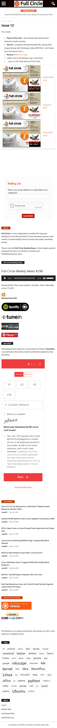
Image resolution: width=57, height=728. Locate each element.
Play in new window (22, 285)
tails (31, 686)
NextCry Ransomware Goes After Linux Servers (21, 552)
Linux (7, 674)
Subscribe (28, 216)
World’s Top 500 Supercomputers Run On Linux (21, 574)
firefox (6, 658)
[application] (28, 278)
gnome (37, 658)
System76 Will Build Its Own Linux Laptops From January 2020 (28, 14)
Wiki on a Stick (21, 55)
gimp (28, 658)
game (14, 658)
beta (28, 649)
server (23, 686)
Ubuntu (18, 691)
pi (14, 681)
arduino (20, 649)
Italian (45, 132)
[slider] (50, 277)
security (14, 686)
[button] (53, 4)
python (34, 681)
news (49, 675)
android (11, 649)
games (21, 658)
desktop (32, 653)
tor (37, 686)
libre (25, 668)
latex (17, 669)
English (46, 77)
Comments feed (7, 713)
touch (44, 685)
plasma (21, 680)
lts (16, 675)
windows (31, 691)
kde (43, 663)
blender (36, 649)
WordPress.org (7, 718)
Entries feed (6, 709)
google (6, 663)
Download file (7, 285)
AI (3, 649)
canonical (8, 653)
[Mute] (44, 278)
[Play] (5, 278)
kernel (7, 669)
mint (35, 674)
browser (46, 649)
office (7, 680)
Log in (3, 705)
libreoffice (38, 668)
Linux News (8, 502)
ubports (6, 691)
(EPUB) (45, 80)
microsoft (25, 674)
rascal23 (4, 512)
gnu (46, 658)
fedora (50, 653)
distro (41, 653)
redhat (5, 686)
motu (42, 675)
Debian (21, 653)
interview (33, 663)
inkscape (19, 663)
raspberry (46, 681)
